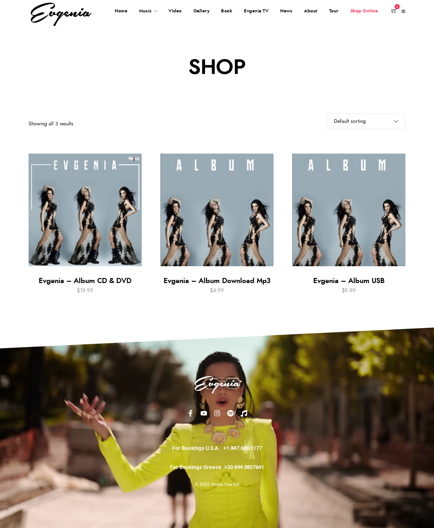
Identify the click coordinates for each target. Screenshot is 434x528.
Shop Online (364, 11)
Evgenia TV (256, 11)
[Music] (243, 413)
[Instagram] (217, 413)
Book (226, 11)
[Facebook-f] (190, 413)
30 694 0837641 (245, 467)
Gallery (201, 11)
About (310, 11)
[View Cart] (394, 11)
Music (145, 11)
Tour (334, 11)
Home (121, 11)
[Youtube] (203, 413)
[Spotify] (230, 413)
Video (175, 11)
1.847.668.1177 (244, 448)
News (286, 11)
